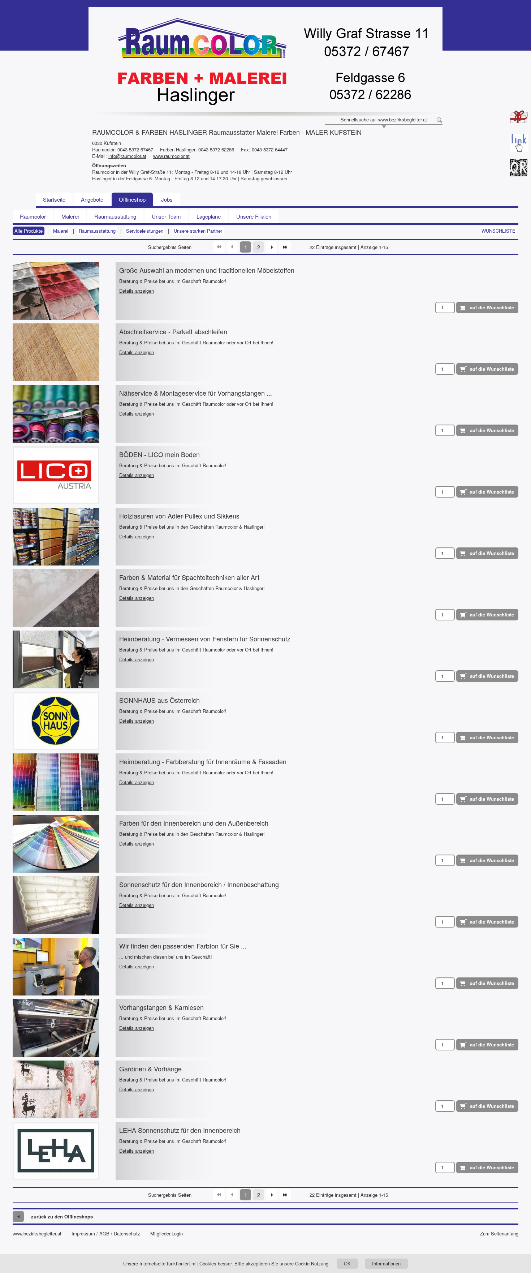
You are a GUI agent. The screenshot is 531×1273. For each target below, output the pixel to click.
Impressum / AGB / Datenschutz (106, 1233)
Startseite (54, 199)
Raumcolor (33, 216)
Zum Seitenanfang (499, 1233)
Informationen (386, 1263)
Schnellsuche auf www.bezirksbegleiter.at (384, 119)
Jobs (167, 199)
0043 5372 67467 (135, 149)
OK (347, 1263)
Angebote (92, 199)
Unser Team (166, 216)
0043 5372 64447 (270, 149)
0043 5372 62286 (216, 149)
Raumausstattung (115, 216)
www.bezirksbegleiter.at (37, 1233)
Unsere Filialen (253, 216)
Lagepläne (209, 216)
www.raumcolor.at (171, 155)
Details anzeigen (136, 290)
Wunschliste (498, 231)
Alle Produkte (28, 231)
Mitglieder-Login (166, 1233)
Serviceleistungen (144, 231)
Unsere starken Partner (198, 231)
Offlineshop (132, 199)
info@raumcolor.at (127, 155)
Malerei (70, 216)
